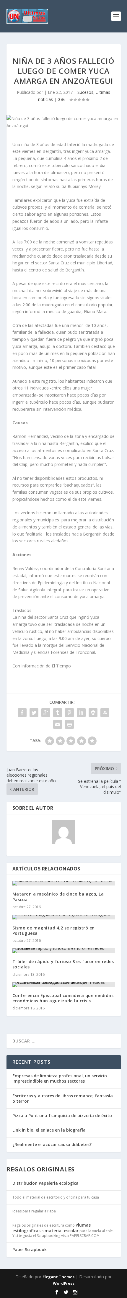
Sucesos (85, 92)
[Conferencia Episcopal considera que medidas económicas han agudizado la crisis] (63, 984)
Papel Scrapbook (29, 1249)
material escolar (62, 1230)
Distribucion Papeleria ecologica (45, 1183)
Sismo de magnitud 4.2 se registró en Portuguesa (53, 930)
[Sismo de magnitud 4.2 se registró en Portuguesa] (63, 917)
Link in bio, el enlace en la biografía (49, 1130)
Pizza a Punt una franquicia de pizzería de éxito (62, 1115)
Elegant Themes (58, 1276)
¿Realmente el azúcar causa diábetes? (52, 1144)
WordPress (63, 1283)
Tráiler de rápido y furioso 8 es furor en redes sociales (63, 964)
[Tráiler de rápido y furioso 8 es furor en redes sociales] (63, 950)
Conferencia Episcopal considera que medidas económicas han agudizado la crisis (63, 998)
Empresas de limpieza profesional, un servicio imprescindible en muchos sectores (59, 1078)
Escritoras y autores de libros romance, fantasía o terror (62, 1098)
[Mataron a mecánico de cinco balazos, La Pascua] (63, 883)
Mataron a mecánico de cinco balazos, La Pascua (58, 896)
